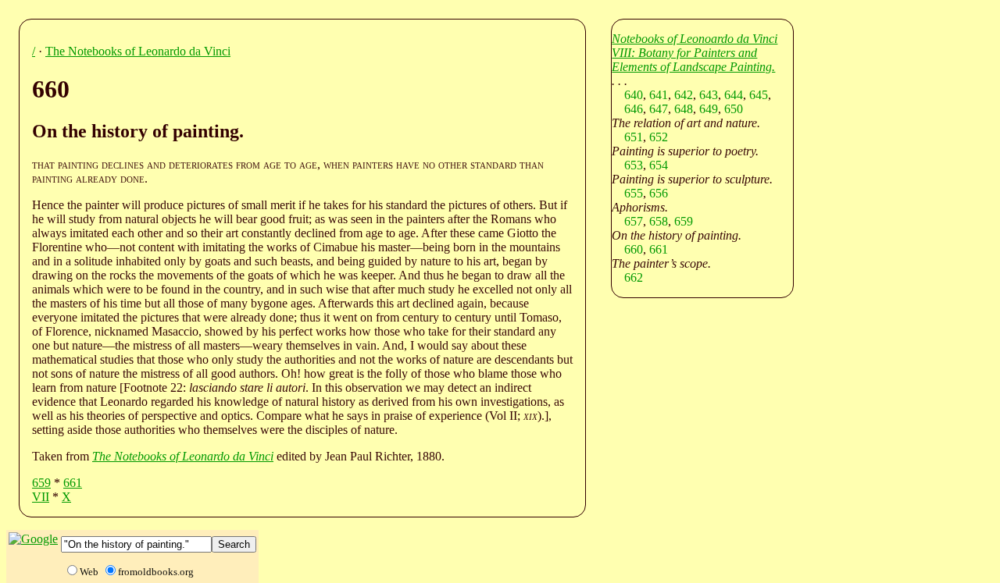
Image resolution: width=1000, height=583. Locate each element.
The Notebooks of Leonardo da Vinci (137, 51)
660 (633, 249)
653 (633, 165)
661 (72, 482)
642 (683, 94)
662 (633, 277)
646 (633, 109)
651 (633, 137)
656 (658, 193)
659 (41, 482)
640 (633, 94)
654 (658, 165)
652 (658, 137)
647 (658, 109)
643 (708, 94)
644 (733, 94)
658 (658, 221)
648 (683, 109)
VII (40, 496)
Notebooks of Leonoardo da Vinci (694, 38)
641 (658, 94)
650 (733, 109)
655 (633, 193)
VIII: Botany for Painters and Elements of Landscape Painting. (693, 59)
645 (758, 94)
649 (708, 109)
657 (633, 221)
